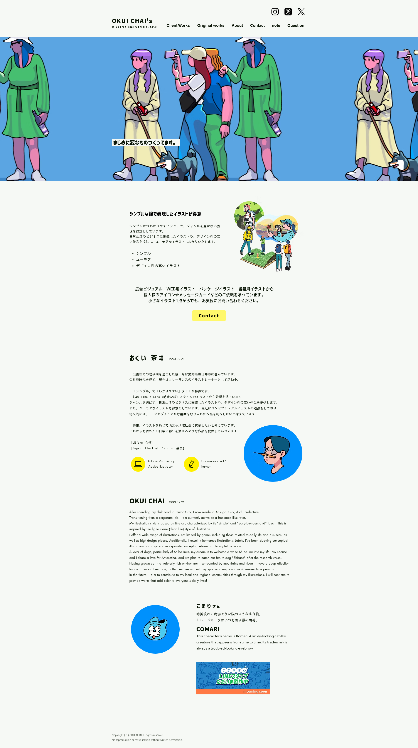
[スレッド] (288, 12)
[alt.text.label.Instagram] (275, 12)
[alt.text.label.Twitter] (301, 12)
